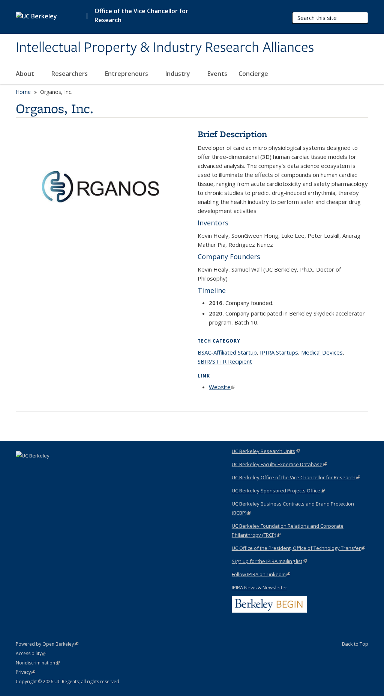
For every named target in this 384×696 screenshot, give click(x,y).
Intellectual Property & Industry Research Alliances (165, 48)
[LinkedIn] (23, 468)
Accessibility (31, 653)
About (26, 73)
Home (23, 91)
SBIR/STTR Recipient (225, 361)
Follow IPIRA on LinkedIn (261, 574)
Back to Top (355, 643)
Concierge (253, 73)
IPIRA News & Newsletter (259, 587)
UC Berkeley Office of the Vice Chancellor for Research (296, 477)
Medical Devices (322, 352)
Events (217, 73)
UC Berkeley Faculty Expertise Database (279, 464)
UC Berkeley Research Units (266, 451)
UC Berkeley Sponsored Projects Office (278, 490)
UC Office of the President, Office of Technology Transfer (298, 548)
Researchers (70, 73)
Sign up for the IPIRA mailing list (269, 561)
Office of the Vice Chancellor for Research (141, 15)
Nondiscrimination (38, 663)
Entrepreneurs (127, 73)
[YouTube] (37, 468)
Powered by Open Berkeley (47, 644)
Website (222, 387)
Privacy (25, 672)
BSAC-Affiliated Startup (227, 352)
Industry (178, 73)
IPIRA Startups (279, 352)
